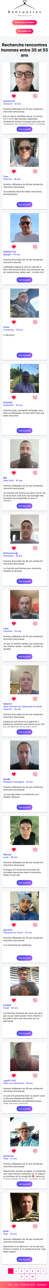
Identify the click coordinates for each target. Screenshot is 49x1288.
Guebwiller (8, 405)
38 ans (19, 329)
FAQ (10, 1284)
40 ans (29, 781)
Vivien (6, 327)
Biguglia (7, 254)
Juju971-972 (9, 1080)
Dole (5, 1234)
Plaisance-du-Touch (13, 932)
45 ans (17, 709)
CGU (16, 1284)
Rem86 (6, 779)
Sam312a (7, 930)
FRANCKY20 (9, 251)
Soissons (7, 103)
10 (32, 1276)
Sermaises (8, 555)
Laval (5, 857)
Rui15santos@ (10, 553)
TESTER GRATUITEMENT (24, 22)
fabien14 (7, 703)
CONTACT (42, 1284)
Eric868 (7, 1005)
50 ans (19, 405)
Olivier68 (7, 402)
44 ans (13, 1234)
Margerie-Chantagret (13, 781)
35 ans (28, 932)
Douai (6, 1008)
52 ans (18, 631)
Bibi (5, 477)
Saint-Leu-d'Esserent (13, 1083)
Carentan (7, 631)
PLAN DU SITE (28, 1284)
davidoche (8, 1156)
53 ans (16, 254)
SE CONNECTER (24, 31)
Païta (5, 1158)
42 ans (17, 103)
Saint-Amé (8, 480)
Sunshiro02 (9, 101)
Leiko (6, 628)
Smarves (7, 179)
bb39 (5, 1231)
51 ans (14, 1158)
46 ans (19, 555)
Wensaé (7, 854)
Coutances (8, 329)
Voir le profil (24, 129)
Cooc (6, 176)
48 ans (17, 179)
